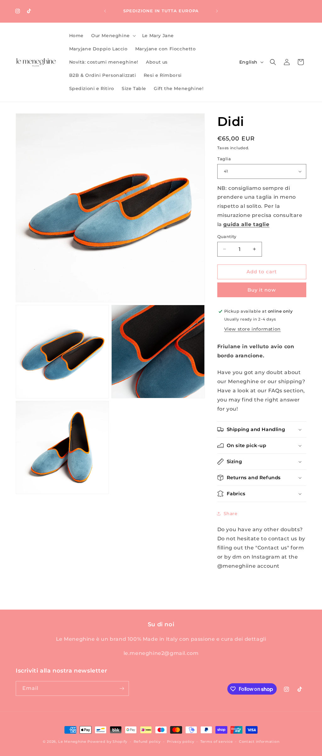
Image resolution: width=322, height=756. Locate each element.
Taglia (224, 158)
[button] (112, 35)
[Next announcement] (217, 11)
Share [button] (231, 513)
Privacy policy (180, 741)
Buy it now (261, 290)
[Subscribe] (122, 688)
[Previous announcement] (105, 11)
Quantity (226, 236)
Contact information (259, 741)
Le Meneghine (72, 741)
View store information (252, 329)
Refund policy (147, 741)
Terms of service (216, 741)
